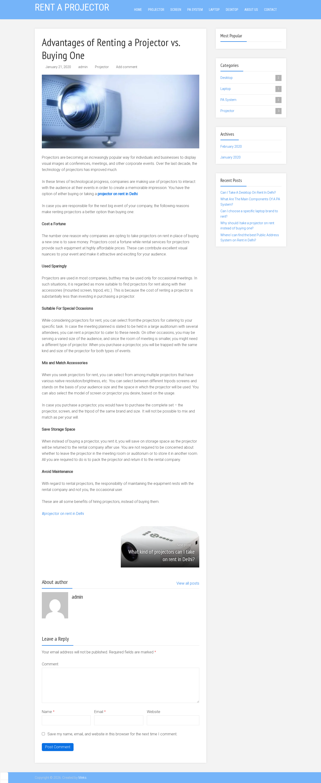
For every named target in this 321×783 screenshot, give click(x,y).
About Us (251, 10)
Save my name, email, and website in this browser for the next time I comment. (112, 734)
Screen (175, 10)
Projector (156, 10)
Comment (50, 664)
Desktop (232, 10)
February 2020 (231, 146)
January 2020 (230, 157)
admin (83, 67)
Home (138, 10)
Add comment (126, 67)
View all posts (187, 583)
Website (153, 712)
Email (100, 712)
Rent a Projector (72, 7)
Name (48, 712)
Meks (82, 777)
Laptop (214, 10)
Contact (270, 10)
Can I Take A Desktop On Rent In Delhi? (248, 192)
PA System (195, 10)
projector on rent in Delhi (118, 194)
